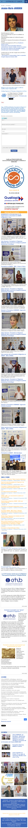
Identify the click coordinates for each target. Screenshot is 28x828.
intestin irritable (9, 111)
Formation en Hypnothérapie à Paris (10, 528)
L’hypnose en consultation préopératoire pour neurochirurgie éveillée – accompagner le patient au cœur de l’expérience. (13, 687)
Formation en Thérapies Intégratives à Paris (12, 506)
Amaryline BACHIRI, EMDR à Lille (7, 795)
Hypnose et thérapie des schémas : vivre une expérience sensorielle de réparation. (12, 712)
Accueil (2, 5)
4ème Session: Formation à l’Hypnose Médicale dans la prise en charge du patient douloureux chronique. (13, 381)
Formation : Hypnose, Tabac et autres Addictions (13, 479)
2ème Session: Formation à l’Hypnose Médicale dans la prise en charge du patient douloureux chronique (13, 290)
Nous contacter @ (14, 190)
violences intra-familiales (14, 112)
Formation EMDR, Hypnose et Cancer (21, 771)
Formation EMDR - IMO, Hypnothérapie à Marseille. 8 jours (13, 548)
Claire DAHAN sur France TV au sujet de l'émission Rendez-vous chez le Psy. (19, 755)
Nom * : (3, 120)
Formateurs (8, 5)
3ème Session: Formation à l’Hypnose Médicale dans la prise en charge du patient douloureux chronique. (13, 334)
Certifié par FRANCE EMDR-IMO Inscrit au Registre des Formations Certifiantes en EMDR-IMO (14, 160)
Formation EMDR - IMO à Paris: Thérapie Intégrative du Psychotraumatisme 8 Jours (11, 511)
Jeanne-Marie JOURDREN (19, 111)
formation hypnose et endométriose (17, 109)
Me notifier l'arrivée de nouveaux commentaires (14, 147)
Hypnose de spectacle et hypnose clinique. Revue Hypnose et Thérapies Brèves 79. (13, 715)
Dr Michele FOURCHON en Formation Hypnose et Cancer (20, 795)
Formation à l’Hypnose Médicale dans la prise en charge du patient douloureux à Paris (13, 487)
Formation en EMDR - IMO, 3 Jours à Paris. (13, 266)
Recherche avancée (6, 721)
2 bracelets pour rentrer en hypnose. (10, 698)
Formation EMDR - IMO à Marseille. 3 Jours (10, 567)
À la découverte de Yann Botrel (9, 491)
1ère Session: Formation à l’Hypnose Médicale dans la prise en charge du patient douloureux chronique (13, 243)
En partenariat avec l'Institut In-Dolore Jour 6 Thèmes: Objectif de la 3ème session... (12, 352)
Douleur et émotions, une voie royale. (10, 690)
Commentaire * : (5, 133)
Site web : (4, 129)
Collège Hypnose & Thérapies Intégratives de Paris (14, 91)
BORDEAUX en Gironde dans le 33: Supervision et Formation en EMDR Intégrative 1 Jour (11, 216)
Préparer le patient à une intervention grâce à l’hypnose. (12, 696)
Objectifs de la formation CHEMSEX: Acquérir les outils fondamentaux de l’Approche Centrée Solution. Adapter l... (13, 330)
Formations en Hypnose (7, 480)
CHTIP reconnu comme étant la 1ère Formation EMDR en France (7, 783)
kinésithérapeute (4, 112)
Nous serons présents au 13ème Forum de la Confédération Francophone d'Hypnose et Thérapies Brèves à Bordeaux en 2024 (12, 522)
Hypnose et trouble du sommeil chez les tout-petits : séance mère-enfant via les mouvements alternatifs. (14, 704)
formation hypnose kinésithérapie (8, 110)
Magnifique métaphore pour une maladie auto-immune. (12, 701)
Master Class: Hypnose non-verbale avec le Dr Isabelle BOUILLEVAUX (12, 516)
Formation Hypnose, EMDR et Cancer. (18, 745)
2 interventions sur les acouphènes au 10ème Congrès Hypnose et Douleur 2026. (12, 684)
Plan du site (14, 808)
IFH (5, 111)
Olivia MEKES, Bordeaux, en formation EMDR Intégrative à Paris (7, 772)
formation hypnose (15, 108)
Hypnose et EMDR (14, 1)
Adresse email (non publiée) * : (8, 124)
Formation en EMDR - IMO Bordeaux (11, 453)
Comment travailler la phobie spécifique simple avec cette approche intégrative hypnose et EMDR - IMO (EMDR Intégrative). (13, 708)
